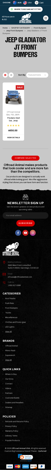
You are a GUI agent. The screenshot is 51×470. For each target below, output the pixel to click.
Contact (9, 384)
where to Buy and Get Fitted (27, 9)
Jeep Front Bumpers (14, 31)
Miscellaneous (11, 317)
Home (5, 28)
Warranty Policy (11, 431)
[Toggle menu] (45, 18)
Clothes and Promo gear (15, 322)
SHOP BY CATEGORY (20, 28)
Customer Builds (12, 398)
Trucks (8, 313)
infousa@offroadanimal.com (20, 277)
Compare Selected (25, 158)
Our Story (9, 379)
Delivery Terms (11, 436)
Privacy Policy (11, 426)
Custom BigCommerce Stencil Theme (21, 451)
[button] (25, 458)
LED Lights (9, 327)
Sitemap (8, 407)
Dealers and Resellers (14, 403)
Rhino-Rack (10, 351)
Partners (8, 393)
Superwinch (10, 355)
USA (30, 3)
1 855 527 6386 (14, 285)
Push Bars (9, 303)
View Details (13, 138)
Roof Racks (10, 299)
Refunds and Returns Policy (17, 422)
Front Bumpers (40, 28)
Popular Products (12, 440)
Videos (8, 388)
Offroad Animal (13, 112)
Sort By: (22, 75)
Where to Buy (11, 374)
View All (8, 332)
